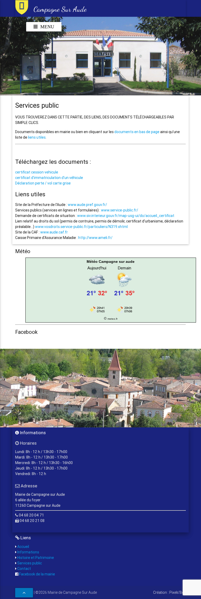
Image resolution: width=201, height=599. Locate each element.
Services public (29, 563)
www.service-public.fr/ (119, 210)
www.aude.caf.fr (54, 232)
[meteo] (110, 313)
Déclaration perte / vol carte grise (43, 183)
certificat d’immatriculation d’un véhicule (49, 177)
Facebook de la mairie (36, 574)
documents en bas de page (136, 131)
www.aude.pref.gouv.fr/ (87, 204)
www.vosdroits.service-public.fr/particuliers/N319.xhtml (81, 226)
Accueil (22, 546)
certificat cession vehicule (36, 172)
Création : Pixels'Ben (169, 592)
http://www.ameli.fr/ (95, 237)
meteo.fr (113, 318)
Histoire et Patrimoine (35, 557)
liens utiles (37, 137)
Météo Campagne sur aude (111, 261)
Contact (23, 568)
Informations (27, 552)
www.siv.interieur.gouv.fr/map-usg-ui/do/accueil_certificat (125, 215)
